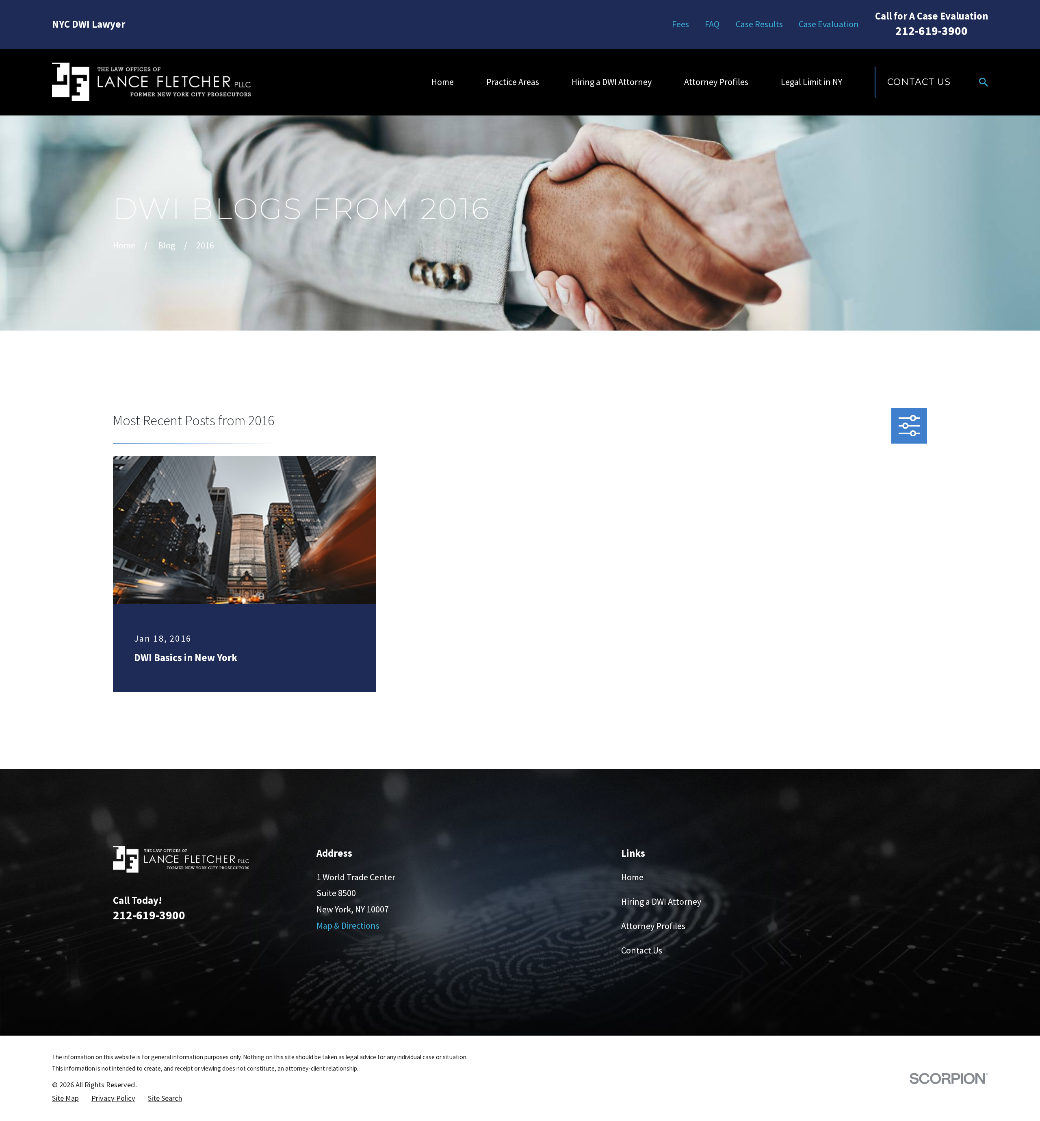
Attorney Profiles (653, 926)
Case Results (759, 24)
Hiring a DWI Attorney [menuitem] (612, 81)
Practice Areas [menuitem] (512, 81)
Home (632, 877)
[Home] (151, 82)
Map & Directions (347, 925)
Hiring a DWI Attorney (661, 901)
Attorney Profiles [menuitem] (716, 81)
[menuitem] (65, 1098)
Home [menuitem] (442, 81)
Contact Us (919, 81)
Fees (680, 24)
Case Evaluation (829, 24)
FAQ (712, 24)
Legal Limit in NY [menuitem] (811, 81)
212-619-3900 (931, 30)
